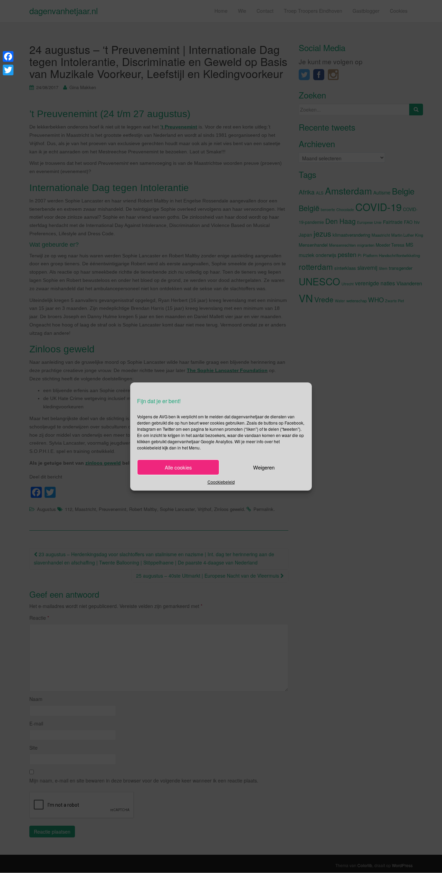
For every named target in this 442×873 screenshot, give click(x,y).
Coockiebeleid (221, 482)
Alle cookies (178, 467)
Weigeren (264, 467)
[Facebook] (8, 56)
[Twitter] (8, 70)
